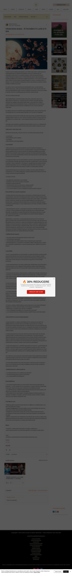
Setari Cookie (58, 571)
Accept (65, 571)
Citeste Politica (37, 572)
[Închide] (70, 571)
